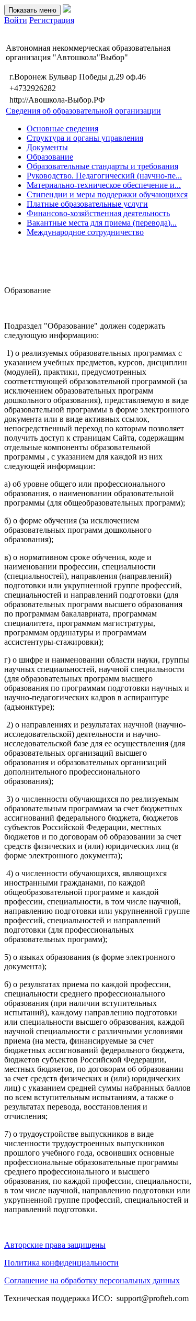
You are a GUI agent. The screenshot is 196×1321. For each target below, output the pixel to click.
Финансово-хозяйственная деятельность (98, 213)
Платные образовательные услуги (87, 203)
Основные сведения (62, 128)
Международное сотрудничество (85, 232)
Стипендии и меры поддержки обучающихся (107, 194)
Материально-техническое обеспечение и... (104, 185)
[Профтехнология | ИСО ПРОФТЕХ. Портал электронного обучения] (67, 9)
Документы (47, 147)
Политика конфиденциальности (61, 1262)
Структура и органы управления (85, 137)
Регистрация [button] (51, 20)
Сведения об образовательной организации (83, 110)
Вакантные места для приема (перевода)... (102, 222)
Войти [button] (15, 20)
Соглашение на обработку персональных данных (92, 1280)
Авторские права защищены (55, 1244)
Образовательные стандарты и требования (102, 166)
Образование (50, 156)
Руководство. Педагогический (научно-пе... (104, 175)
